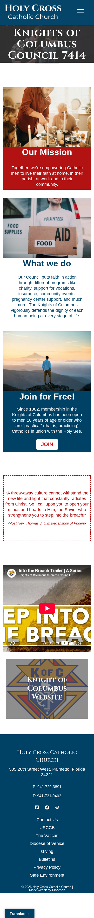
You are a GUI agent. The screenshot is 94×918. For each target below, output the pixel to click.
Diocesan (58, 890)
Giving (47, 851)
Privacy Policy (47, 867)
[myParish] (57, 807)
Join (47, 444)
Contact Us (47, 819)
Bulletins (47, 859)
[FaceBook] (47, 807)
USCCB (47, 827)
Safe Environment (47, 875)
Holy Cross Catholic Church (52, 887)
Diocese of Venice (47, 843)
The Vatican (47, 835)
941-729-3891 (49, 787)
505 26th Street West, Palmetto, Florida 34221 (47, 772)
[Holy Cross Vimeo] (37, 807)
